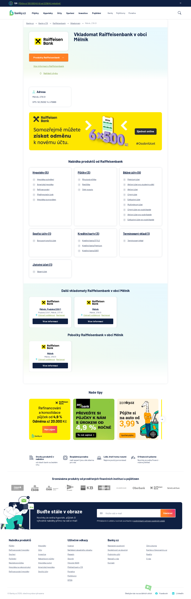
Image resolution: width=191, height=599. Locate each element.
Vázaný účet (42, 271)
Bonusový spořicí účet (46, 240)
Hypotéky (48, 13)
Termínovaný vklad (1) (136, 233)
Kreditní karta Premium (92, 245)
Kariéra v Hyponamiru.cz (156, 550)
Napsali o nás (113, 558)
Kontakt (111, 563)
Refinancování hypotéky (19, 550)
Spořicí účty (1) (42, 233)
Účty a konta (151, 545)
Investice (83, 13)
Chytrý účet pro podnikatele (139, 209)
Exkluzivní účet (134, 199)
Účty (59, 13)
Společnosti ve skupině (118, 550)
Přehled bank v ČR (75, 567)
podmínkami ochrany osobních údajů (149, 521)
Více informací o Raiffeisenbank (48, 66)
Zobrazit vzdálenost (46, 315)
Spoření (70, 13)
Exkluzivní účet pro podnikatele (141, 219)
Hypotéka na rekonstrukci (20, 567)
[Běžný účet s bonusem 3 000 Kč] (95, 131)
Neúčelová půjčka (16, 563)
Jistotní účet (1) (42, 264)
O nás (148, 558)
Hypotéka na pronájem (46, 199)
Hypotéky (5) (41, 172)
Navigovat (60, 315)
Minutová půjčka (89, 179)
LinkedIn (180, 593)
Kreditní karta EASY (90, 250)
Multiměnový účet (135, 204)
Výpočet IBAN (73, 563)
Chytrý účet (132, 194)
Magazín (71, 554)
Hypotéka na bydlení (45, 179)
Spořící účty (43, 571)
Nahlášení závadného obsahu (80, 550)
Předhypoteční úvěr (45, 194)
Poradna (132, 13)
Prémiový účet (134, 179)
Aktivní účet (133, 189)
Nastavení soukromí (116, 545)
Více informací (50, 321)
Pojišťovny (120, 13)
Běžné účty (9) (132, 172)
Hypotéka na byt (45, 563)
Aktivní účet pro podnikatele (140, 214)
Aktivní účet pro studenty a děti (141, 184)
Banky (110, 13)
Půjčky (35, 13)
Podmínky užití (114, 554)
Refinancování (43, 189)
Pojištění (96, 13)
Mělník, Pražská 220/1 (50, 309)
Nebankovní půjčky (46, 558)
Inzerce (71, 545)
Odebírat (167, 513)
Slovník (71, 558)
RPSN (70, 580)
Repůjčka (86, 184)
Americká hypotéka (45, 184)
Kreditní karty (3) (88, 233)
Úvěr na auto (87, 189)
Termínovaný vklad (135, 240)
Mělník (95, 309)
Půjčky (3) (84, 172)
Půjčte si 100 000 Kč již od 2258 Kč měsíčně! (40, 3)
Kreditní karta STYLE (91, 240)
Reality (149, 554)
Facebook (163, 593)
